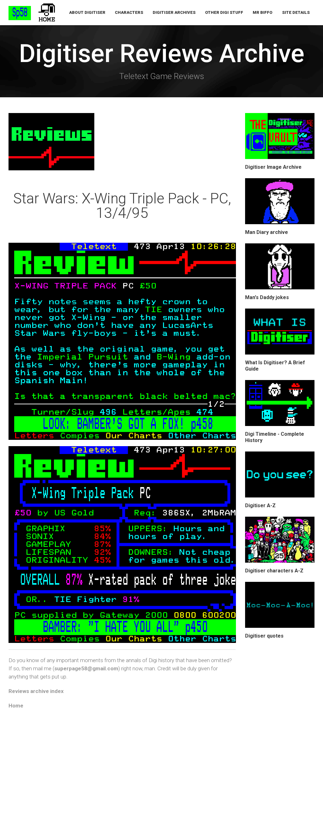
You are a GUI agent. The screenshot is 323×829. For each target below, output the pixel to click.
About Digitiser (87, 12)
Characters (129, 12)
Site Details (296, 12)
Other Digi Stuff (224, 12)
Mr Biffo (263, 12)
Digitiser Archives (174, 12)
